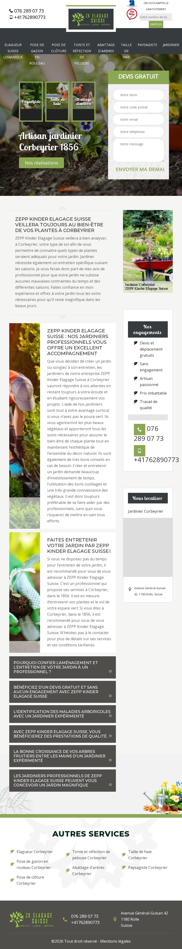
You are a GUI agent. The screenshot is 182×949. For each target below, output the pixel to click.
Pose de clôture (58, 48)
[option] (31, 102)
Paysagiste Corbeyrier (148, 867)
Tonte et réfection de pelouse (82, 54)
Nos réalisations (41, 163)
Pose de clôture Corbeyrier (30, 880)
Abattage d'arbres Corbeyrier (88, 870)
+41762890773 (29, 17)
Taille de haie (126, 51)
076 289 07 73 (28, 11)
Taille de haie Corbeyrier (140, 854)
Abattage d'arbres (106, 48)
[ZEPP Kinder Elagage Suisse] (91, 18)
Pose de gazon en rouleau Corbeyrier (34, 864)
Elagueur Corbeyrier (35, 851)
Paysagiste (147, 45)
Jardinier (171, 45)
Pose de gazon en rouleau (37, 54)
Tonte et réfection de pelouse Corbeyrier (91, 854)
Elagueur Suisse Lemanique (13, 51)
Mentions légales (115, 941)
